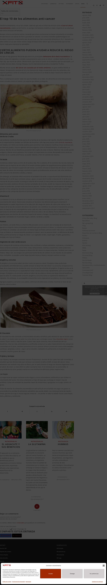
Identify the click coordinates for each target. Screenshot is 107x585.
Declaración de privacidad (18, 581)
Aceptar (50, 573)
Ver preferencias (94, 573)
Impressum (28, 581)
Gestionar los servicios (97, 581)
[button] (103, 565)
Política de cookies (7, 581)
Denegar (72, 573)
